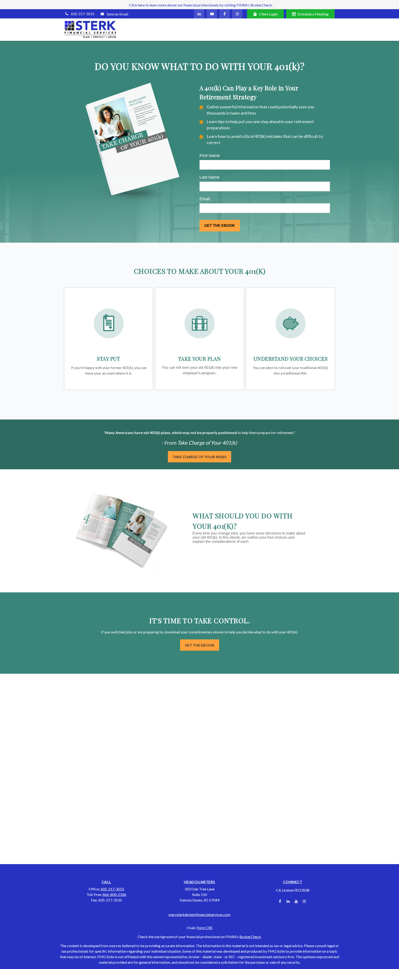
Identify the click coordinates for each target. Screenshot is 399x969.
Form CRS (204, 927)
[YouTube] (212, 13)
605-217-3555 (82, 14)
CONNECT (292, 882)
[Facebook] (224, 13)
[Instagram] (304, 901)
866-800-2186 (114, 894)
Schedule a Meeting (313, 14)
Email (205, 199)
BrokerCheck (250, 936)
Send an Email (117, 14)
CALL (106, 882)
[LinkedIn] (199, 13)
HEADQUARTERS (199, 882)
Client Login (268, 14)
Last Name (210, 177)
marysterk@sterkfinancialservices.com (199, 914)
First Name (210, 155)
